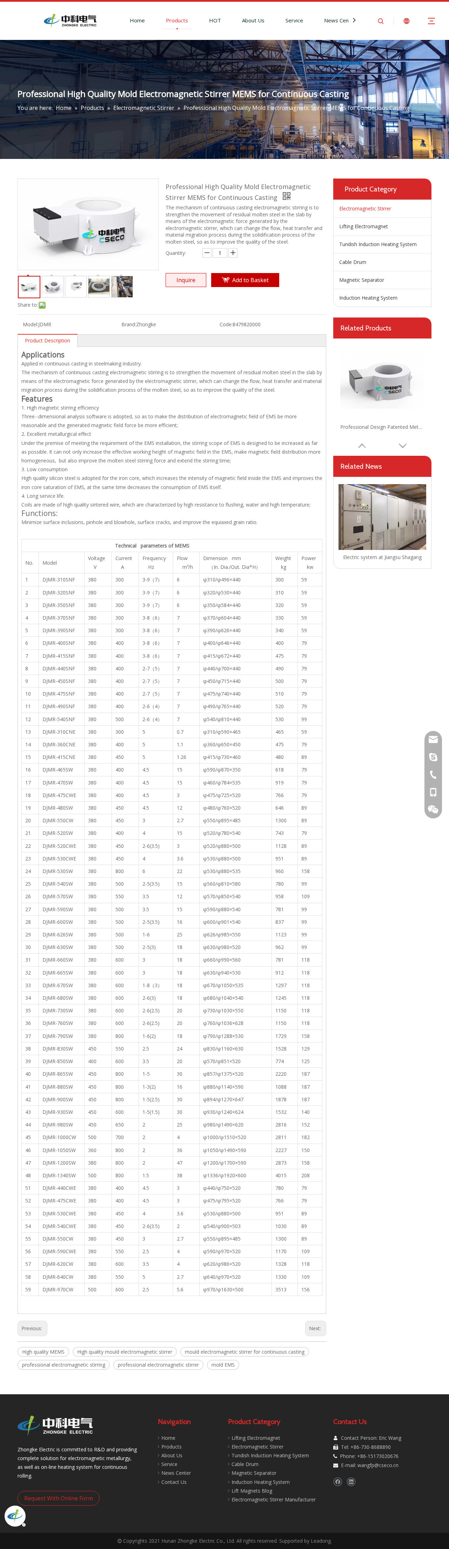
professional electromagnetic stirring (63, 1364)
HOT (215, 20)
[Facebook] (337, 1481)
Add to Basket (250, 280)
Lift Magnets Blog (252, 1490)
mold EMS (223, 1364)
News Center (340, 20)
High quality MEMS (43, 1351)
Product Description (47, 340)
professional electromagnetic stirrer (158, 1364)
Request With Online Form (58, 1498)
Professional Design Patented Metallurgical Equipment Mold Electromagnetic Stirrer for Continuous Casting (382, 427)
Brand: (128, 324)
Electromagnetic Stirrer (365, 208)
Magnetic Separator (361, 280)
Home (137, 20)
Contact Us (174, 1482)
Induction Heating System (368, 297)
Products (177, 20)
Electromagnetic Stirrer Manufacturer (274, 1499)
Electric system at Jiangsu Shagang (382, 557)
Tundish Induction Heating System (378, 244)
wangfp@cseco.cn (377, 1465)
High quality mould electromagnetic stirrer (124, 1351)
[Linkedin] (351, 1481)
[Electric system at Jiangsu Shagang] (382, 517)
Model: (30, 324)
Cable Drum (352, 262)
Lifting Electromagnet (363, 226)
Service (294, 20)
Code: (226, 324)
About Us (253, 20)
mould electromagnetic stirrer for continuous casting (244, 1351)
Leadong (321, 1540)
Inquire (185, 280)
